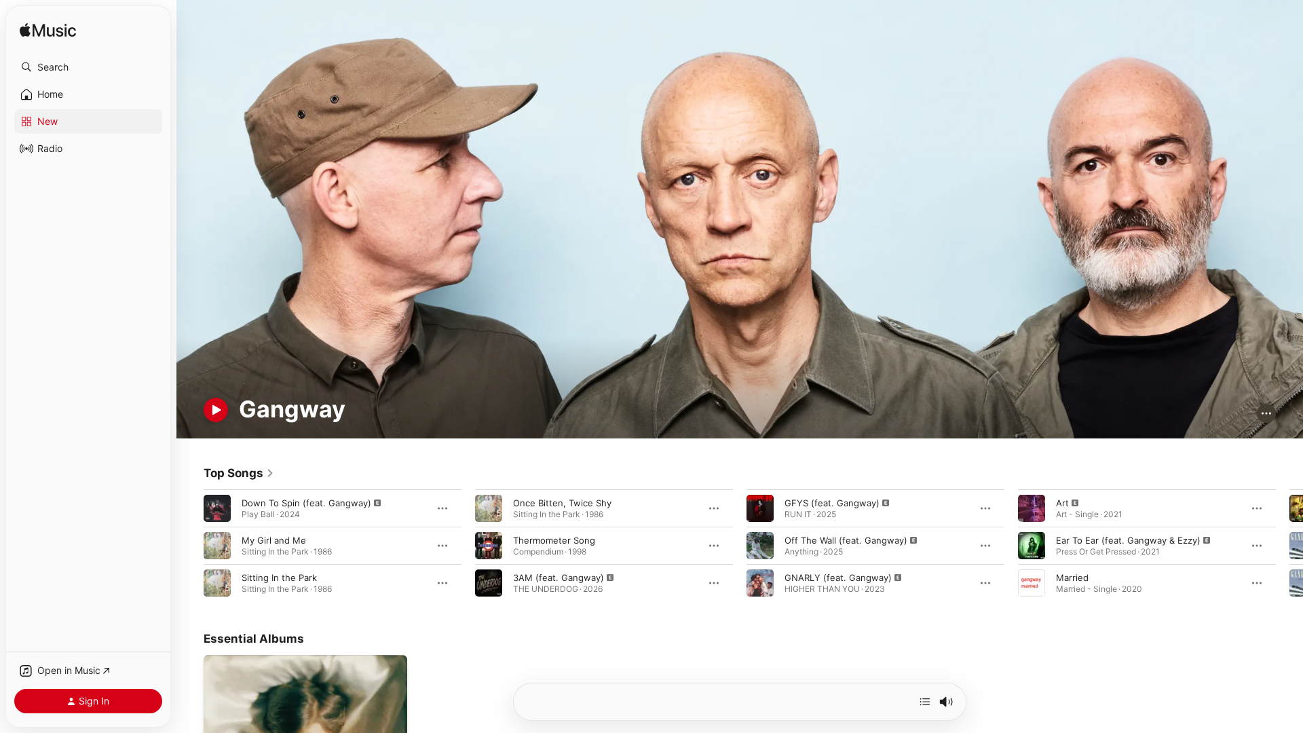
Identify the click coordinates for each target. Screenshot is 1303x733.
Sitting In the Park (279, 576)
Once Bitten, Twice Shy (562, 502)
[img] (48, 31)
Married (1072, 576)
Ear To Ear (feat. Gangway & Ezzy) (1128, 539)
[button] (88, 67)
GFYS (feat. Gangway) (832, 502)
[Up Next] (925, 701)
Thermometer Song (554, 539)
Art (1062, 502)
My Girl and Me (274, 539)
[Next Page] (1289, 545)
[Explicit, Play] (217, 507)
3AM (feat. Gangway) (558, 576)
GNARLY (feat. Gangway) (838, 576)
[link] (239, 473)
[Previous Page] (190, 545)
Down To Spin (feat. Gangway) (306, 502)
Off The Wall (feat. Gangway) (846, 539)
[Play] (216, 410)
